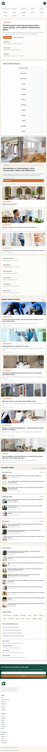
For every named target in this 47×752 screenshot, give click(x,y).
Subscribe (23, 676)
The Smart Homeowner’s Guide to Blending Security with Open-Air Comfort (23, 250)
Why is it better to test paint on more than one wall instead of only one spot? (25, 586)
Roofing (32, 12)
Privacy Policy (4, 740)
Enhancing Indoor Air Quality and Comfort (15, 346)
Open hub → (42, 472)
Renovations (14, 8)
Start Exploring (7, 37)
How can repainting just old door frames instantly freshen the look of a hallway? (26, 592)
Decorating (14, 15)
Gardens (14, 12)
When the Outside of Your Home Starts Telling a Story (19, 401)
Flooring (41, 12)
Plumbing (5, 12)
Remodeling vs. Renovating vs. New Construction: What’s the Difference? (19, 169)
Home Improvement (5, 8)
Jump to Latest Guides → (19, 37)
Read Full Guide (7, 180)
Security (32, 8)
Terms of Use (4, 742)
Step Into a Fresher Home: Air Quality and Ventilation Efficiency (19, 227)
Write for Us (3, 736)
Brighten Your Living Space (9, 204)
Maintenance (23, 8)
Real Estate (23, 12)
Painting (5, 15)
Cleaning (42, 8)
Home (2, 697)
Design (23, 15)
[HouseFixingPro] (4, 483)
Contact (2, 738)
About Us (3, 734)
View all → (43, 300)
